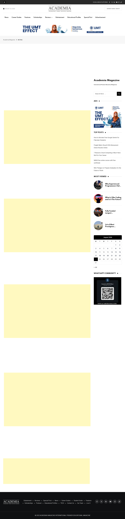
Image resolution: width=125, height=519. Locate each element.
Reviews (48, 17)
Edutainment (60, 17)
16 (120, 252)
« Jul (95, 267)
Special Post (88, 17)
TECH (62, 503)
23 (120, 256)
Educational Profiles (74, 17)
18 (100, 256)
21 (112, 256)
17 (96, 256)
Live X (88, 503)
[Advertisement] (62, 57)
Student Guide (78, 500)
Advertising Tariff (113, 8)
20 (108, 256)
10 (96, 252)
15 (116, 252)
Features (27, 17)
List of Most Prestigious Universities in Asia (112, 227)
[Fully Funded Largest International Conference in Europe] (98, 212)
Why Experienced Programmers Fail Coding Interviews (112, 186)
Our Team (80, 503)
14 (112, 252)
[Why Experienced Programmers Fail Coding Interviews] (98, 185)
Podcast (38, 503)
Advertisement (100, 17)
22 (116, 256)
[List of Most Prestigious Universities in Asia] (98, 225)
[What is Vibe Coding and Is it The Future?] (98, 198)
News (7, 17)
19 (104, 256)
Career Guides (16, 17)
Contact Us (70, 503)
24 (96, 259)
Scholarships (38, 17)
